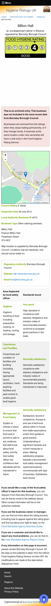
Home (3, 17)
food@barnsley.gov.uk (21, 279)
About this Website (13, 588)
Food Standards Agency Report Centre (24, 539)
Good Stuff (32, 601)
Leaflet (24, 202)
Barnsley (41, 17)
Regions (8, 582)
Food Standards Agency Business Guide (21, 526)
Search (7, 576)
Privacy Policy (11, 591)
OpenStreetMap (34, 202)
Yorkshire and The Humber (21, 17)
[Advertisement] (25, 83)
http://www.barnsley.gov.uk (26, 273)
